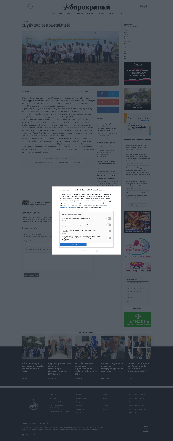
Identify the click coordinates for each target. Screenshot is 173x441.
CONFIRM (73, 244)
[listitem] (86, 215)
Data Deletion (76, 251)
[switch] (109, 218)
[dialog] (86, 220)
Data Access (86, 251)
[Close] (117, 190)
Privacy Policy (97, 251)
